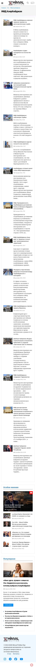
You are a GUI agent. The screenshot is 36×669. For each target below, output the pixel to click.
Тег (8, 8)
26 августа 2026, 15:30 (9, 589)
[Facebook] (15, 659)
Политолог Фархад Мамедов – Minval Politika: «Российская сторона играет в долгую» (21, 544)
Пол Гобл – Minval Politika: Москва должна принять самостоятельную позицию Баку (22, 524)
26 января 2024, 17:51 (19, 211)
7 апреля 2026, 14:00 (19, 57)
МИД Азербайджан (15, 8)
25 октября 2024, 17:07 (19, 146)
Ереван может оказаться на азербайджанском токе (14, 506)
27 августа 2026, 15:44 (11, 509)
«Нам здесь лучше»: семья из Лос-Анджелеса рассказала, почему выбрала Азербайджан (16, 583)
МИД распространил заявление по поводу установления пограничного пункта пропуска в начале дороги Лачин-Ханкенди (23, 411)
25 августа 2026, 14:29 (18, 538)
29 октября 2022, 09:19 (20, 452)
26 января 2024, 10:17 (19, 245)
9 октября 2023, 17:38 (19, 347)
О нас (9, 654)
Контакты (16, 654)
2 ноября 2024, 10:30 (19, 120)
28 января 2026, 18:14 (19, 91)
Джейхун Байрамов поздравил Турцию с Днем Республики (22, 448)
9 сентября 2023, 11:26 (20, 379)
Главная (3, 8)
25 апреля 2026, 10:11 (19, 26)
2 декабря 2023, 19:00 (19, 278)
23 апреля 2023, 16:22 (19, 417)
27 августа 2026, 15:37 (18, 518)
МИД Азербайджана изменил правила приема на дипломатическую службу (23, 22)
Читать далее (8, 605)
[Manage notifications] (31, 664)
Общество (8, 575)
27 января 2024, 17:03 (19, 172)
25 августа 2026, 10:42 (18, 548)
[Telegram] (10, 659)
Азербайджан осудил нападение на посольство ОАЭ (22, 52)
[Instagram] (5, 659)
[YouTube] (21, 659)
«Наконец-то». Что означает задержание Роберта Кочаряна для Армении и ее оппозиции (21, 534)
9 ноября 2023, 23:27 (19, 310)
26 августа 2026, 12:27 (18, 528)
